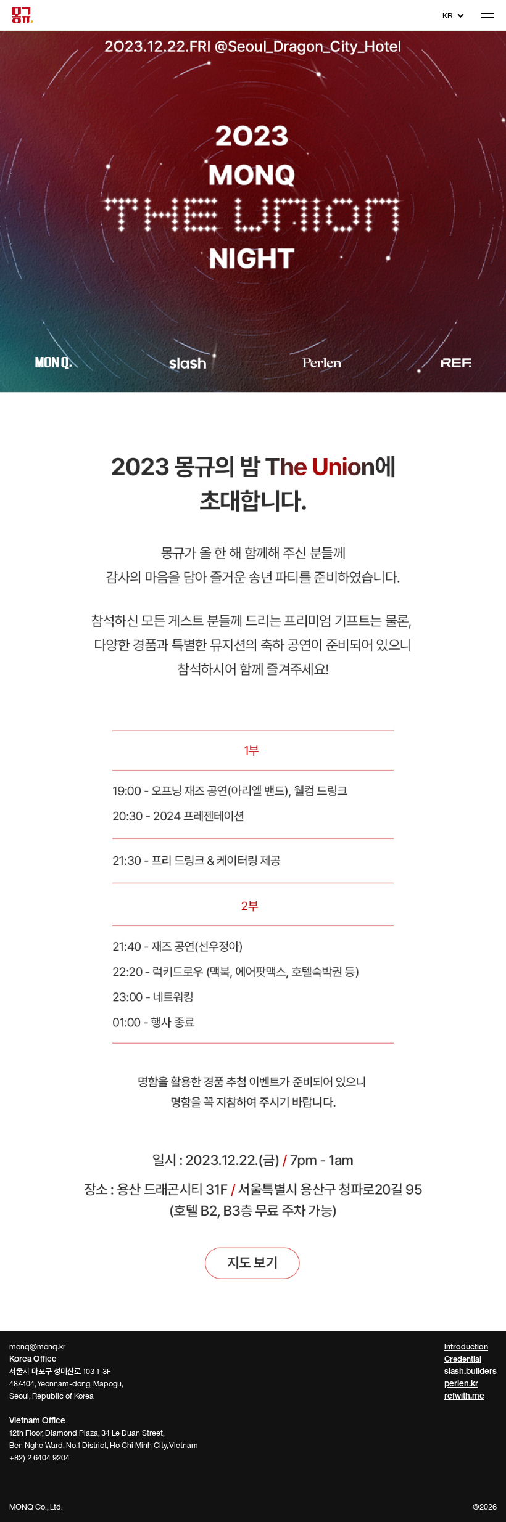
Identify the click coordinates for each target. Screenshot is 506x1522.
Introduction (466, 1346)
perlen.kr (461, 1383)
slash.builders (470, 1370)
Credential (462, 1359)
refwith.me (464, 1395)
